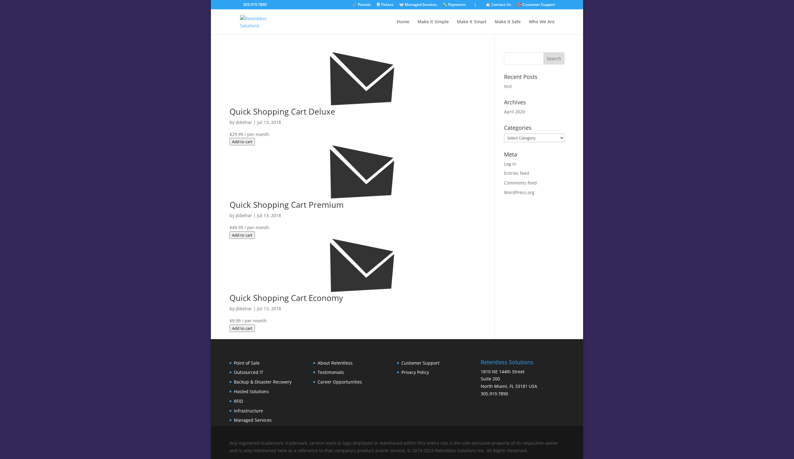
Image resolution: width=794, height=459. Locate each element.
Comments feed (520, 183)
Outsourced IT (248, 372)
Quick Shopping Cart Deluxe (282, 111)
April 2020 (514, 112)
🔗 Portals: (361, 5)
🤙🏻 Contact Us (498, 5)
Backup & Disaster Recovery (263, 382)
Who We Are (542, 22)
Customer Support (420, 363)
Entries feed (516, 173)
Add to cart (242, 141)
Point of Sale (247, 363)
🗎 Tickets (385, 5)
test (508, 86)
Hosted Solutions (251, 391)
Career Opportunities (340, 382)
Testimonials (331, 372)
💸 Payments (454, 5)
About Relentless (335, 363)
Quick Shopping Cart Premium (287, 204)
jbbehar (244, 122)
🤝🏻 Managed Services (418, 5)
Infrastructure (248, 411)
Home (403, 22)
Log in (510, 164)
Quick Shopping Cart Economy (286, 297)
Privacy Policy (415, 372)
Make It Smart (472, 22)
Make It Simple (433, 22)
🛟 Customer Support (536, 5)
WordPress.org (519, 192)
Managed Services (253, 420)
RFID (238, 401)
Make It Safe (508, 22)
